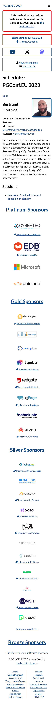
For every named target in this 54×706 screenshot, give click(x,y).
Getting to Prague (15, 684)
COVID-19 (39, 697)
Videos (15, 690)
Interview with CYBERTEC (28, 234)
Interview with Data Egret (28, 323)
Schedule (39, 674)
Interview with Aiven (28, 436)
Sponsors (38, 681)
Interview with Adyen (28, 578)
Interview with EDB (28, 255)
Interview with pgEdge (28, 405)
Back (5, 95)
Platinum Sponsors (27, 209)
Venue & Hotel (15, 678)
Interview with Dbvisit (28, 607)
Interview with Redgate (28, 387)
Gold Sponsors (27, 301)
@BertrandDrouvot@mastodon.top (22, 129)
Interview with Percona (28, 500)
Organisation (39, 690)
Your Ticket (28, 66)
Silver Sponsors (27, 450)
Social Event (38, 678)
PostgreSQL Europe (27, 663)
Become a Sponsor (38, 687)
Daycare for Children (15, 687)
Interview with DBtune (28, 562)
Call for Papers (15, 697)
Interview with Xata (28, 516)
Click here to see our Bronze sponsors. (27, 652)
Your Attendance (28, 62)
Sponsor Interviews (38, 684)
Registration (15, 693)
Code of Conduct (15, 674)
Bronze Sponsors (27, 642)
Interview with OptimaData (28, 470)
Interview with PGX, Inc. (28, 533)
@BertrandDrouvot (23, 133)
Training (38, 671)
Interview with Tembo (28, 369)
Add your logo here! (27, 628)
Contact (38, 693)
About (15, 671)
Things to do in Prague (15, 681)
